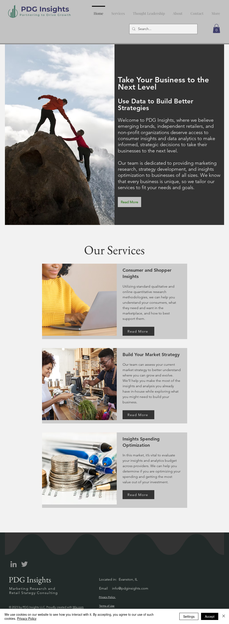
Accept (209, 616)
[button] (149, 11)
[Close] (223, 616)
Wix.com (78, 607)
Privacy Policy (26, 618)
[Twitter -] (24, 564)
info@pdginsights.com (130, 588)
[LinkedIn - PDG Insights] (13, 564)
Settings (189, 616)
